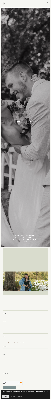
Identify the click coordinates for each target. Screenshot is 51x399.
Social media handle (6, 373)
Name (4, 298)
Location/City (5, 346)
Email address (5, 313)
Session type (5, 321)
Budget (4, 336)
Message (4, 354)
